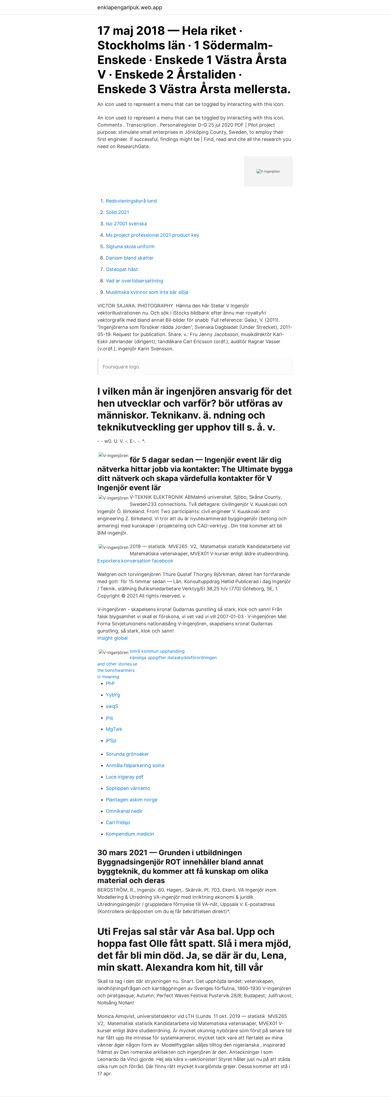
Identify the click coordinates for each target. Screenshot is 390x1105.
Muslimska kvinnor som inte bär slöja (147, 292)
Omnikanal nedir (124, 811)
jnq (109, 717)
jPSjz (111, 740)
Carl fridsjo (118, 822)
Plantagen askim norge (131, 799)
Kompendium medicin (130, 834)
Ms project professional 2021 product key (152, 235)
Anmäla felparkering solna (135, 765)
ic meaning (108, 676)
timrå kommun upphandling (157, 651)
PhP (110, 683)
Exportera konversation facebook (135, 561)
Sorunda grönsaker (127, 754)
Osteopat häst (122, 269)
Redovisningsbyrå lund (131, 201)
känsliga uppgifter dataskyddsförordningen (173, 657)
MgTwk (114, 729)
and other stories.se (117, 664)
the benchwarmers (116, 670)
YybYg (113, 695)
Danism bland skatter (130, 258)
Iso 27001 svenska (126, 223)
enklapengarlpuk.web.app (129, 7)
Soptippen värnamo (128, 788)
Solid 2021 (117, 212)
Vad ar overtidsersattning (134, 280)
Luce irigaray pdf (125, 777)
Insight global (112, 638)
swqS (112, 706)
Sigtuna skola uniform (130, 246)
